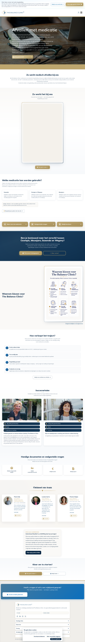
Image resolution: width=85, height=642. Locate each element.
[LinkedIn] (20, 616)
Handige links (42, 621)
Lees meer (16, 512)
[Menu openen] (81, 12)
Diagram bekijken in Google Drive (74, 323)
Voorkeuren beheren (39, 636)
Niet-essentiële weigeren (53, 636)
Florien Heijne (74, 497)
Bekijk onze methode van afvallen (41, 377)
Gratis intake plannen (16, 594)
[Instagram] (23, 616)
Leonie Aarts (46, 497)
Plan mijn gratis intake (33, 552)
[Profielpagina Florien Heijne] (63, 500)
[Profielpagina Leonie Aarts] (35, 500)
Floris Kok (17, 497)
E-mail (18, 613)
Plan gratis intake (42, 167)
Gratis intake (46, 613)
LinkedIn (19, 515)
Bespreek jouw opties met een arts (13, 211)
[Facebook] (17, 616)
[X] (25, 616)
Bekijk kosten (54, 573)
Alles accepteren (55, 639)
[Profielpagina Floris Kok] (8, 500)
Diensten (42, 624)
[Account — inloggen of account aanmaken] (78, 12)
